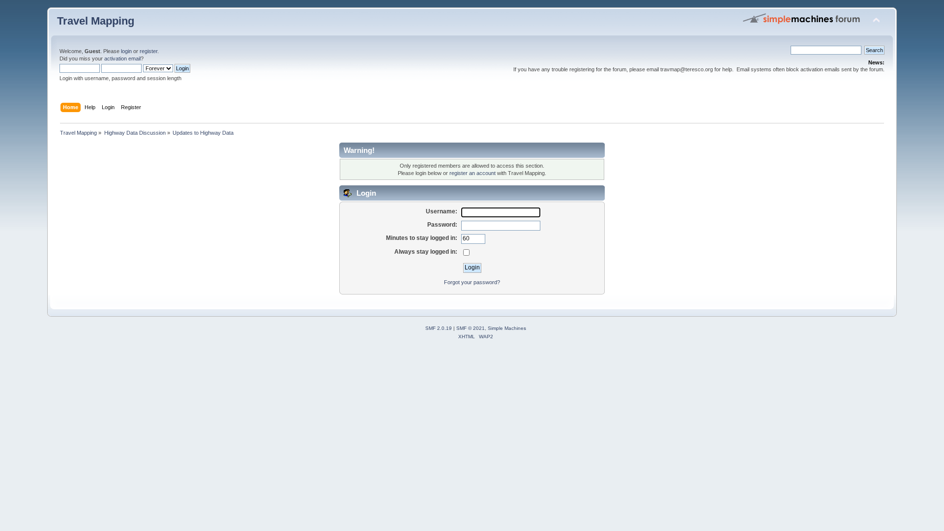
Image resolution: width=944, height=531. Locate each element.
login (126, 51)
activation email (122, 58)
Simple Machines (507, 328)
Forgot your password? (472, 282)
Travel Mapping (95, 21)
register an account (472, 173)
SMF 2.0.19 (438, 328)
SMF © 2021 (470, 328)
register (148, 51)
